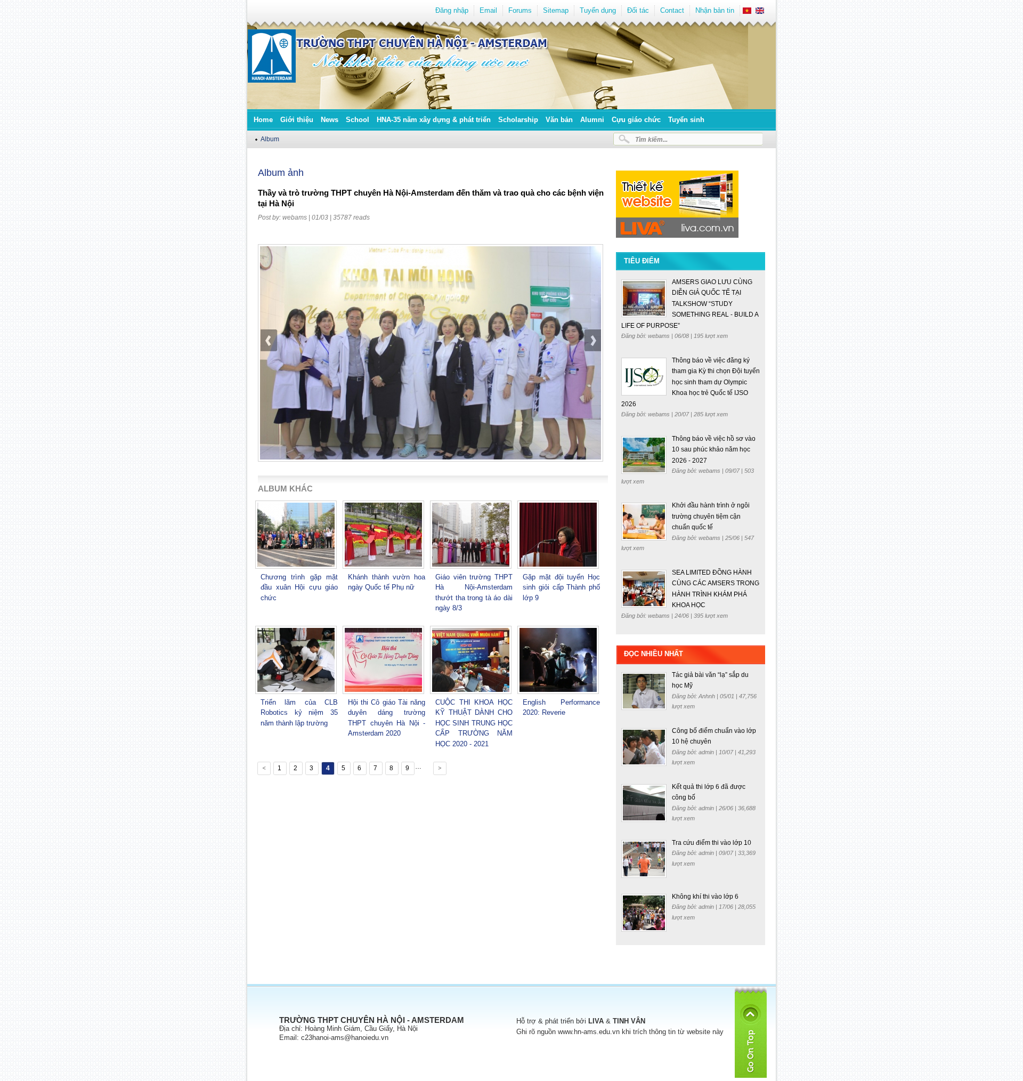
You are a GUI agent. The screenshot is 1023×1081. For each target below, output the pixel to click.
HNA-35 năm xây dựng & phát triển (434, 120)
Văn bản (559, 120)
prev (269, 368)
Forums (520, 10)
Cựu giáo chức (636, 120)
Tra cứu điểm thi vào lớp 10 (711, 842)
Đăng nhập (451, 10)
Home (263, 120)
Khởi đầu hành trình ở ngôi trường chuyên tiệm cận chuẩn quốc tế (711, 516)
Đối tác (638, 10)
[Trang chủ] (272, 80)
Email (488, 10)
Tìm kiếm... (651, 139)
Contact (672, 10)
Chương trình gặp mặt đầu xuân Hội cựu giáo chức (299, 587)
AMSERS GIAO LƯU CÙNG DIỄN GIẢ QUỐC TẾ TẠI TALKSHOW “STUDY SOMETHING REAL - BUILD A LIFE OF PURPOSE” (689, 303)
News (329, 120)
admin (707, 752)
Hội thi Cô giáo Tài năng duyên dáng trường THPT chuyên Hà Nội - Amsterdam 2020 (386, 718)
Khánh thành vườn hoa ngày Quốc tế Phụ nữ (386, 582)
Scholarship (518, 120)
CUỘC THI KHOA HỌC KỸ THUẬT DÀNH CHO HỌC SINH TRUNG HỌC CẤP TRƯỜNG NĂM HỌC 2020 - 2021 (474, 723)
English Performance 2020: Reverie (561, 707)
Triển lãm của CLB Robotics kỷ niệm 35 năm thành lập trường (299, 712)
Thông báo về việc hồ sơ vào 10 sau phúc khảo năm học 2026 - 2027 (714, 449)
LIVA (596, 1021)
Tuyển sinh (686, 120)
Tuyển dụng (598, 10)
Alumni (592, 120)
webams (294, 217)
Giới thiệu (296, 120)
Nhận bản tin (714, 10)
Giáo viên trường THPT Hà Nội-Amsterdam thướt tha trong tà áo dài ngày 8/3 (474, 592)
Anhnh (708, 696)
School (357, 120)
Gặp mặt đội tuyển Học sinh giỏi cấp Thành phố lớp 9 (561, 587)
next (592, 368)
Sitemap (556, 10)
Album (270, 138)
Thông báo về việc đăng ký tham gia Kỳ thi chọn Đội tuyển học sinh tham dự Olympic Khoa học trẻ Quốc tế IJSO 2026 (690, 382)
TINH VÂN (629, 1021)
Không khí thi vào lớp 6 (705, 896)
